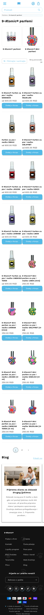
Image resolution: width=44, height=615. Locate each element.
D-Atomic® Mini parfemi (32, 50)
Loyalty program (12, 549)
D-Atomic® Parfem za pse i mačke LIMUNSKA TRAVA (12, 278)
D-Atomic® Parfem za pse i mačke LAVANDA (11, 233)
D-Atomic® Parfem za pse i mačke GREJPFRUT (32, 142)
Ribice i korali (29, 555)
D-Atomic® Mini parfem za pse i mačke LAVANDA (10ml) (9, 326)
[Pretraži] (39, 9)
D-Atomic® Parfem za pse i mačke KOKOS (32, 188)
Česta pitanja (28, 544)
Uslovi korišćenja (32, 609)
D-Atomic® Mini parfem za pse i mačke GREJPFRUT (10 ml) (31, 326)
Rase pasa (27, 549)
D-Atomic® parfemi (12, 49)
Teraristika (9, 560)
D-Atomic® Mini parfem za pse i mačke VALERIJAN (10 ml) (31, 425)
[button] (4, 3)
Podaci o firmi (11, 539)
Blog (25, 565)
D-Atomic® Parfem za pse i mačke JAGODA (11, 188)
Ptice (7, 565)
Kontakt (8, 544)
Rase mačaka (10, 555)
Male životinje (29, 560)
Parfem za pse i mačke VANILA (9, 141)
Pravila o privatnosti (15, 609)
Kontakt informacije (30, 611)
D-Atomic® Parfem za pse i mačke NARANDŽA (11, 95)
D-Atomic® (17, 606)
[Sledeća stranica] (28, 450)
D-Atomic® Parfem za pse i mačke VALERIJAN (32, 95)
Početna (5, 15)
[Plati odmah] (36, 580)
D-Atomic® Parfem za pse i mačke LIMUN (32, 233)
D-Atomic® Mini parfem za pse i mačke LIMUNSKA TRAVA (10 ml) (9, 425)
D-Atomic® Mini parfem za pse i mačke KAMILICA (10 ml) (31, 375)
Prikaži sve (37, 458)
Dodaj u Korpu (12, 105)
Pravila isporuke (14, 611)
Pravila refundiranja (31, 606)
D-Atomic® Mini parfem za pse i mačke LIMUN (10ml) (31, 278)
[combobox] (22, 10)
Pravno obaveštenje (23, 614)
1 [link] (15, 450)
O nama (26, 539)
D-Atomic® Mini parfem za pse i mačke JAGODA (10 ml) (10, 375)
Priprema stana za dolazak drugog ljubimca (22, 491)
